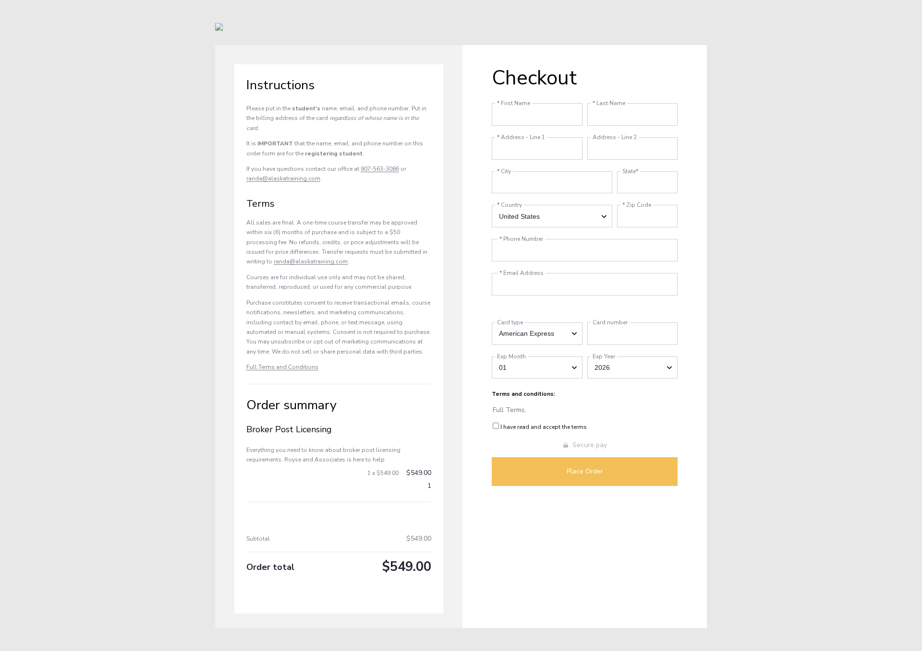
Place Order (585, 471)
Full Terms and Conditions (282, 367)
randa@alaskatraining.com (283, 178)
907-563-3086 (380, 169)
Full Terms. (509, 409)
